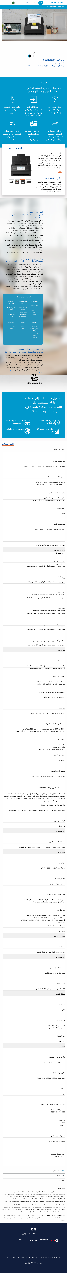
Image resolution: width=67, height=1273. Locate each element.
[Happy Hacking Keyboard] (54, 1240)
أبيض (35, 56)
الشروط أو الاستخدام (27, 1257)
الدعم (26, 2)
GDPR (37, 1257)
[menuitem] (40, 3)
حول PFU (16, 1257)
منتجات (41, 2)
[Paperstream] (23, 1239)
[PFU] (33, 1230)
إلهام (31, 2)
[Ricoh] (33, 1240)
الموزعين (8, 1257)
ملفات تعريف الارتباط (54, 1257)
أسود (30, 56)
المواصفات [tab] (8, 444)
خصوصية (44, 1257)
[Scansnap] (44, 1239)
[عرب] (13, 3)
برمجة (35, 2)
